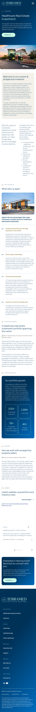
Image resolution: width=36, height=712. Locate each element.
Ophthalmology (8, 633)
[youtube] (7, 683)
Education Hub (7, 648)
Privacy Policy (5, 694)
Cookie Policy (15, 694)
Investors (6, 618)
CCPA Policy (25, 694)
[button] (28, 527)
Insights (5, 653)
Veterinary (6, 628)
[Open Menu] (32, 3)
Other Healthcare (8, 638)
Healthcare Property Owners (12, 613)
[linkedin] (4, 683)
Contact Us (6, 678)
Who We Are (7, 663)
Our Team (6, 668)
